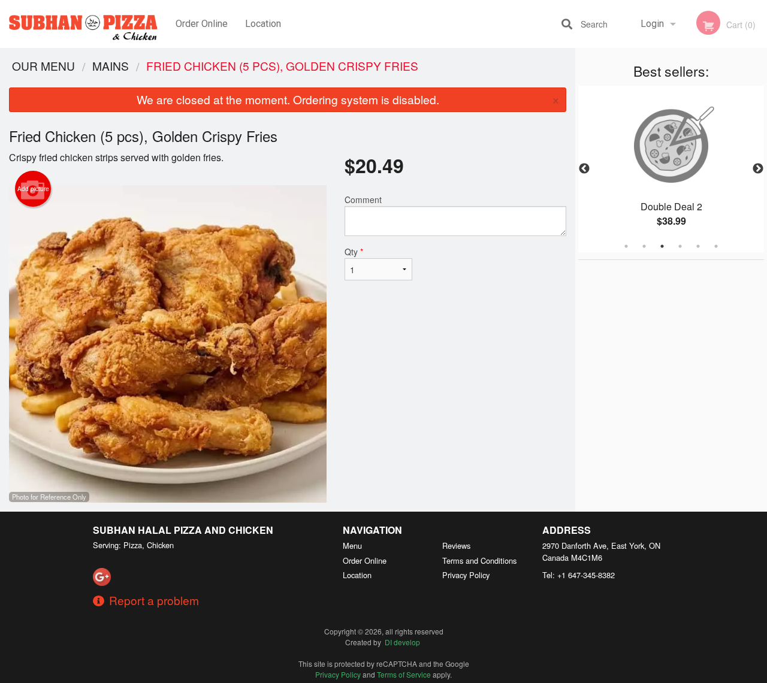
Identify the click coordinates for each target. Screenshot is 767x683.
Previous (584, 169)
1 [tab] (626, 246)
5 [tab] (698, 246)
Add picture (33, 189)
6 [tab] (716, 246)
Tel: (578, 575)
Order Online (202, 23)
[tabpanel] (671, 169)
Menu (352, 545)
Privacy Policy (466, 575)
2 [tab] (644, 246)
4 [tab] (680, 246)
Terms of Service (404, 674)
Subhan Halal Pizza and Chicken (183, 530)
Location (263, 23)
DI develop (402, 642)
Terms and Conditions (479, 560)
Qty (354, 252)
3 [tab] (662, 246)
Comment (363, 199)
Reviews (456, 545)
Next (758, 169)
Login (652, 23)
